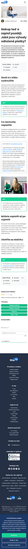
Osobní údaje (14, 413)
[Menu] (25, 2)
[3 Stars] (5, 294)
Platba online (22, 483)
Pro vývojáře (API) (14, 433)
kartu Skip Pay (19, 167)
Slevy (7, 488)
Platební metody (14, 308)
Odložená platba (14, 305)
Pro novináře (14, 394)
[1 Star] (2, 294)
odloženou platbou (8, 266)
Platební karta (14, 379)
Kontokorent (12, 480)
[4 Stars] (7, 294)
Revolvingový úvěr (14, 373)
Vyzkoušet (14, 2)
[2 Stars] (3, 294)
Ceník (14, 411)
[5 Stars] (8, 294)
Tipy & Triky (14, 315)
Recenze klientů (6, 478)
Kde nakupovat (14, 390)
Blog (14, 396)
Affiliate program (14, 435)
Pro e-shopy (14, 431)
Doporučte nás (22, 478)
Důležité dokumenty (14, 409)
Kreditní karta (20, 480)
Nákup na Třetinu (14, 371)
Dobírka (6, 480)
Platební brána (5, 485)
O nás (14, 388)
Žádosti (14, 415)
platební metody (7, 150)
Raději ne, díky (14, 540)
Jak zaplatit (14, 478)
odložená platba (7, 171)
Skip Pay (14, 311)
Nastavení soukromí (14, 491)
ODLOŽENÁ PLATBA (16, 144)
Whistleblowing (14, 421)
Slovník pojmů (22, 485)
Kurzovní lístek (14, 417)
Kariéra (14, 392)
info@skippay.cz (15, 445)
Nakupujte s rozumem (16, 488)
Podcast (14, 398)
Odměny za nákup (14, 377)
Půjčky (12, 485)
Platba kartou (14, 483)
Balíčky (14, 375)
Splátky (16, 485)
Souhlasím (14, 535)
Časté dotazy (14, 408)
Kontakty (14, 419)
